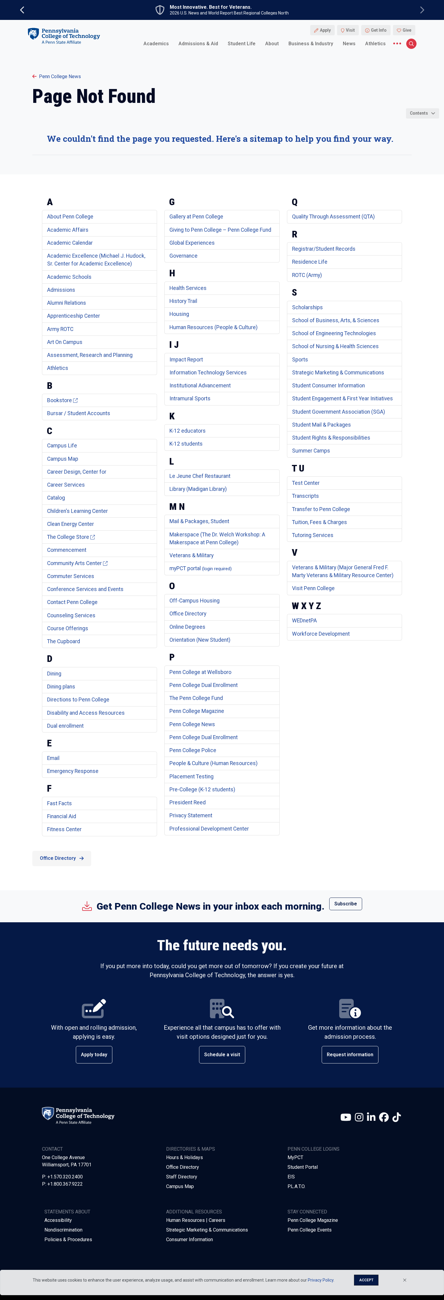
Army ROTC (60, 329)
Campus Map (62, 459)
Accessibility (58, 1220)
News (349, 43)
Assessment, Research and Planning (90, 355)
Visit (350, 30)
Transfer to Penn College (321, 509)
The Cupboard (63, 641)
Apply (325, 30)
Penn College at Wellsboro (200, 672)
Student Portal (303, 1167)
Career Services (66, 485)
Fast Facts (59, 803)
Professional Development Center (209, 829)
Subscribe (345, 904)
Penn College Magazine (196, 711)
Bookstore (59, 400)
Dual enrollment (65, 726)
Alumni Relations (66, 303)
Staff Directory (181, 1177)
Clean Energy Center (70, 524)
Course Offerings (67, 628)
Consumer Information (189, 1239)
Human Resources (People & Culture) (213, 327)
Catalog (56, 498)
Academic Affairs (67, 230)
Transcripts (305, 496)
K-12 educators (187, 431)
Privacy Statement (190, 815)
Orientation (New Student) (199, 640)
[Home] (63, 36)
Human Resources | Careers (195, 1220)
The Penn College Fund (196, 698)
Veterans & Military (191, 555)
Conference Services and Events (85, 589)
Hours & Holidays (184, 1157)
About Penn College (70, 217)
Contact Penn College (72, 602)
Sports (300, 360)
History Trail (183, 301)
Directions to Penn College (78, 700)
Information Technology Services (208, 373)
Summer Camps (311, 451)
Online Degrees (187, 627)
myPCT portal (200, 568)
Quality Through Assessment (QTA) (333, 217)
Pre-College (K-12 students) (202, 790)
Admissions (61, 290)
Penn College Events (310, 1230)
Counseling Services (71, 615)
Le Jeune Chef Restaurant (199, 476)
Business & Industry (310, 43)
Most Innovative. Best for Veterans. (211, 7)
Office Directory (187, 614)
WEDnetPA (304, 621)
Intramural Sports (190, 399)
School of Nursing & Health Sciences (335, 346)
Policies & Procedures (68, 1239)
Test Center (306, 483)
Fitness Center (64, 829)
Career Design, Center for (76, 472)
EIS (291, 1177)
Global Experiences (192, 243)
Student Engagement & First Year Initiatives (342, 399)
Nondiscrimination (63, 1230)
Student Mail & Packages (321, 425)
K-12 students (186, 444)
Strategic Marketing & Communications (338, 373)
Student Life (242, 43)
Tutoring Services (312, 535)
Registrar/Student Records (324, 249)
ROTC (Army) (307, 275)
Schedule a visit (222, 1054)
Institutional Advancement (200, 386)
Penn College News (60, 76)
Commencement (66, 550)
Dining (54, 674)
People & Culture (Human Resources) (213, 763)
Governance (183, 256)
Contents (419, 113)
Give (407, 30)
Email (53, 758)
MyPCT (295, 1157)
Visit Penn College (313, 588)
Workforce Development (321, 634)
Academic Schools (69, 277)
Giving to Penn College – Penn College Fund (220, 230)
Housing (179, 314)
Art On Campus (64, 342)
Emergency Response (72, 771)
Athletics (375, 43)
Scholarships (307, 307)
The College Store (68, 537)
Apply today (94, 1054)
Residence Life (309, 262)
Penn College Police (192, 750)
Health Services (188, 288)
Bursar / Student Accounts (78, 413)
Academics (156, 43)
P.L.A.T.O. (296, 1186)
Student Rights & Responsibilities (331, 438)
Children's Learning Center (77, 511)
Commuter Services (70, 576)
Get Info (379, 30)
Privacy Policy (320, 1280)
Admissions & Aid (198, 43)
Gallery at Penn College (196, 217)
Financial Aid (61, 816)
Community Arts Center (74, 563)
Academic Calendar (70, 243)
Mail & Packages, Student (199, 521)
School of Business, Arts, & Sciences (335, 320)
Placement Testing (191, 777)
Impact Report (186, 360)
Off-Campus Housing (194, 601)
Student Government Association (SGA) (338, 412)
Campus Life (62, 446)
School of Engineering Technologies (334, 333)
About (272, 43)
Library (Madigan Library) (198, 489)
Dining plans (61, 687)
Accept (366, 1280)
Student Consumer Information (328, 386)
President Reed (187, 802)
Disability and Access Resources (86, 713)
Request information (350, 1054)
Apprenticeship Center (73, 316)
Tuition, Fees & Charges (319, 522)
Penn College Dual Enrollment (203, 685)
